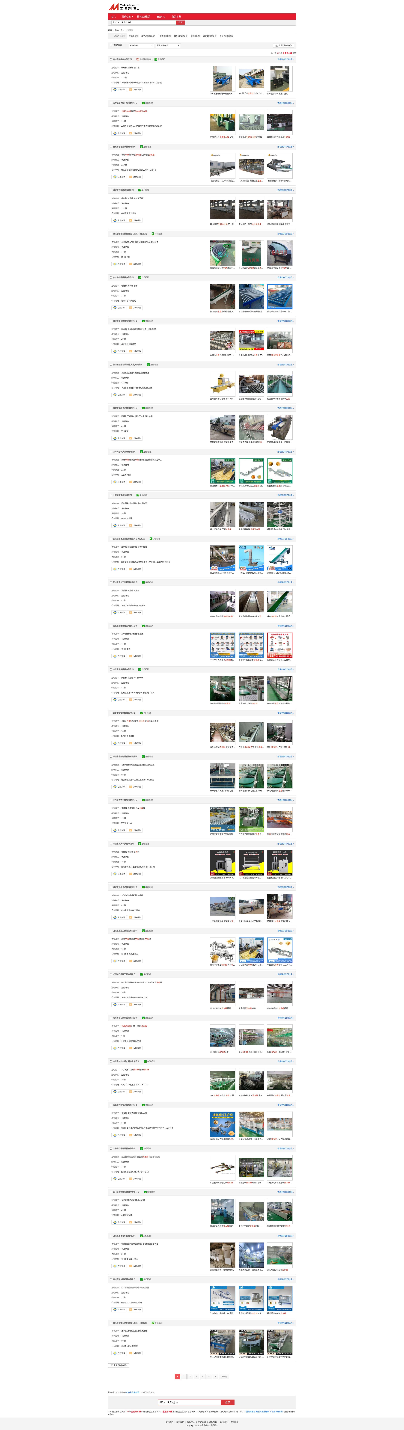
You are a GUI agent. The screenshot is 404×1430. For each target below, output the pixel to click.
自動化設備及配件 (150, 242)
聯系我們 (180, 1422)
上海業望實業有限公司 (122, 495)
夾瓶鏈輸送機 (249, 529)
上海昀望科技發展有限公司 (124, 451)
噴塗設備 (133, 1200)
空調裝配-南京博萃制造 (251, 137)
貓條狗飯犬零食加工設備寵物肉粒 (279, 660)
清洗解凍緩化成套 (277, 1270)
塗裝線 (126, 155)
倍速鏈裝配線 (137, 764)
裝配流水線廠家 (180, 36)
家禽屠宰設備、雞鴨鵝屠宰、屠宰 (251, 1270)
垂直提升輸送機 (128, 1156)
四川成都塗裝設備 (220, 1008)
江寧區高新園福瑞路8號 (131, 1041)
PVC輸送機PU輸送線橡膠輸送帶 (251, 93)
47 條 (123, 252)
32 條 (123, 470)
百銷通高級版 (145, 59)
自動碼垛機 (138, 1287)
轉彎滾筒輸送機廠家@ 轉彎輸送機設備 (222, 268)
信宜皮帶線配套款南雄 (279, 398)
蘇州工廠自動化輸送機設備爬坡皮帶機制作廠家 (279, 616)
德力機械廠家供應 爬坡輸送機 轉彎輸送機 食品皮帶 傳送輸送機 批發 (251, 311)
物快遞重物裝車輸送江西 (279, 834)
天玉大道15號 (127, 823)
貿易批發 (125, 465)
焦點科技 (206, 1425)
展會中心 (161, 16)
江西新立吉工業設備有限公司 (125, 800)
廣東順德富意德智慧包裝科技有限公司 (129, 538)
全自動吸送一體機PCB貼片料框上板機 (279, 877)
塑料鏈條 (133, 503)
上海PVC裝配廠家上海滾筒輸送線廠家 (251, 1226)
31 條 (123, 295)
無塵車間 (131, 808)
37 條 (123, 1341)
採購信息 (126, 16)
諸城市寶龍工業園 (128, 213)
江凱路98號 (126, 475)
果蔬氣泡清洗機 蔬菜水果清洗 (222, 442)
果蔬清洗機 (138, 198)
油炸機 (130, 198)
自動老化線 (126, 764)
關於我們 (169, 1422)
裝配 (136, 111)
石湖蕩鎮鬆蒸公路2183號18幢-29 (135, 1171)
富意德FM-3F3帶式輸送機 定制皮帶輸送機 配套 (279, 573)
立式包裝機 (142, 547)
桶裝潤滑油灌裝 (276, 1313)
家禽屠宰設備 (127, 1244)
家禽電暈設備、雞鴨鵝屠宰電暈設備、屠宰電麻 (222, 1270)
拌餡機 (134, 895)
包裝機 (146, 1287)
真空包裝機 (126, 372)
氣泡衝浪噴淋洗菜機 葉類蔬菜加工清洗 (279, 224)
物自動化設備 (151, 721)
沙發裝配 (141, 1156)
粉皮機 (124, 329)
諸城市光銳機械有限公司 (123, 190)
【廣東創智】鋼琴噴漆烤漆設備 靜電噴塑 (279, 180)
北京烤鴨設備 (139, 1244)
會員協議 (224, 1422)
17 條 (123, 1297)
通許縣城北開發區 (128, 344)
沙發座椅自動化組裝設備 (222, 1182)
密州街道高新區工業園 (130, 910)
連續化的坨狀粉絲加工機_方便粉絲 (222, 355)
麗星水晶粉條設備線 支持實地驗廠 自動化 (251, 355)
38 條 (123, 731)
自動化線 (127, 721)
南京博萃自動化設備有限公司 (125, 103)
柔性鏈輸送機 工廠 (220, 529)
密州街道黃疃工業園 (129, 1259)
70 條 (123, 1079)
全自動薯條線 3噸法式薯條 (279, 485)
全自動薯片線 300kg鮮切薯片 (251, 965)
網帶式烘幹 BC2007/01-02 (222, 137)
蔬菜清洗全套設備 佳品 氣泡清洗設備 (279, 921)
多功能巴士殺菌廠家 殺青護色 (251, 224)
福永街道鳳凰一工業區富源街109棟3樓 (137, 779)
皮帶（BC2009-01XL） (279, 1052)
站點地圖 (202, 1422)
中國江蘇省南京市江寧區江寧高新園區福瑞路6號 (141, 126)
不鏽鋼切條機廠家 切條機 (279, 442)
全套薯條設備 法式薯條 (279, 965)
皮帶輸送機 (126, 1331)
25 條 (123, 1166)
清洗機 (144, 1331)
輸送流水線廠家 (148, 36)
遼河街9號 (125, 257)
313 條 (124, 77)
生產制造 (125, 72)
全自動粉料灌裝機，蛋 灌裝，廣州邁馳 (222, 1313)
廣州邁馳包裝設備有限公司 (124, 1279)
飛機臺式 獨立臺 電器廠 (279, 1095)
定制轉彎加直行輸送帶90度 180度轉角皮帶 (251, 1357)
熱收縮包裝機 (137, 372)
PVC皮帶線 (138, 677)
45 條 (123, 600)
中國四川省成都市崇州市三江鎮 (134, 997)
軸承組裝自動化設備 (250, 1182)
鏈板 (144, 1069)
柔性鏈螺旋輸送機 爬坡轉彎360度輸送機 (279, 529)
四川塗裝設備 (127, 982)
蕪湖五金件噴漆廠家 (221, 1226)
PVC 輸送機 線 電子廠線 (222, 1095)
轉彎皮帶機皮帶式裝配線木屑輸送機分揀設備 (279, 268)
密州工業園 (125, 649)
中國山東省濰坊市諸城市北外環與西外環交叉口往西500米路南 (147, 1128)
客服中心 (191, 1422)
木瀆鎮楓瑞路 (126, 1215)
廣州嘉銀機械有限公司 (122, 59)
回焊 (136, 852)
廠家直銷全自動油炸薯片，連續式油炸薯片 (222, 1139)
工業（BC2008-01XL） (251, 1052)
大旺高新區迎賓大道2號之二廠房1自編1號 (138, 170)
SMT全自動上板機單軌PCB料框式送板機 (222, 877)
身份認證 (161, 59)
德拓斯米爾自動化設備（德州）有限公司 (130, 233)
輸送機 (124, 285)
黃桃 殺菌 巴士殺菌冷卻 (222, 224)
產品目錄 (118, 30)
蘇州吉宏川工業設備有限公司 (125, 582)
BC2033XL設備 (219, 1052)
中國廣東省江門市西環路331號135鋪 (136, 387)
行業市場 (176, 16)
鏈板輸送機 (136, 1331)
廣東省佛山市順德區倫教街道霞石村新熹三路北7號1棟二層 (145, 562)
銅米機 (130, 67)
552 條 (124, 208)
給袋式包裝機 (127, 1287)
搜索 (180, 22)
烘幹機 (130, 285)
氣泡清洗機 (126, 895)
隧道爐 (130, 677)
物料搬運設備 (137, 242)
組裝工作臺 (136, 1026)
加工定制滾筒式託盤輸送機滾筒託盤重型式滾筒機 (222, 1357)
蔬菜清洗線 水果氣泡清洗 (251, 442)
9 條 (123, 1036)
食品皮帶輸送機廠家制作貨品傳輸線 (222, 616)
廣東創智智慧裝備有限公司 (124, 146)
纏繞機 (146, 372)
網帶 (135, 285)
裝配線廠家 (133, 36)
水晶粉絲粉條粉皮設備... (138, 329)
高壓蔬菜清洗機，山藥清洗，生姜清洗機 (251, 1139)
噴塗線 (130, 590)
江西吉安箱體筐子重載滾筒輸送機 (222, 834)
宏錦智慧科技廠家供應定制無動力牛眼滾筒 (222, 790)
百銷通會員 (117, 45)
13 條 (123, 818)
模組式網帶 (142, 503)
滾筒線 (124, 590)
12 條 (123, 644)
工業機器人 (126, 242)
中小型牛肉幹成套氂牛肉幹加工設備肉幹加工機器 (222, 660)
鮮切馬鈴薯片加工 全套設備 (251, 485)
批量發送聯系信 (285, 45)
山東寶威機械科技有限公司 (124, 1235)
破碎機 (124, 67)
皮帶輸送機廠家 (210, 36)
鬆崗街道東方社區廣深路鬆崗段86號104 (138, 867)
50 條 (123, 513)
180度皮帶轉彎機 (220, 703)
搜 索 (227, 1402)
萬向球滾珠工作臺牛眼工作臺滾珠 (279, 311)
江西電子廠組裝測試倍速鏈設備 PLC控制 (251, 834)
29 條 (123, 1123)
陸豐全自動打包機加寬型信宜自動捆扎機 (251, 398)
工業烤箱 (125, 1069)
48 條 (123, 687)
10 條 (123, 992)
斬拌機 (134, 634)
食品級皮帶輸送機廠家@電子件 (251, 268)
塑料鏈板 (125, 503)
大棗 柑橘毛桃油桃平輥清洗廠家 (251, 921)
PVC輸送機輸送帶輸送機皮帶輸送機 (222, 93)
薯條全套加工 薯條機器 (222, 965)
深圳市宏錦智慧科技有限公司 (125, 756)
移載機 (124, 852)
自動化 (139, 721)
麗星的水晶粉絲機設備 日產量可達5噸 (279, 355)
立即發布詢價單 (132, 1392)
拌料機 (124, 198)
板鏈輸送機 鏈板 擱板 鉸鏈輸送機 (251, 1095)
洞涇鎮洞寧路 (126, 518)
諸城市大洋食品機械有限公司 (125, 1105)
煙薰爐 (140, 634)
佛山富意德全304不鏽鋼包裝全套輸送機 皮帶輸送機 (222, 573)
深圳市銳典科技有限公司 (123, 843)
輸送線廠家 (195, 36)
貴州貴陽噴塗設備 (277, 1008)
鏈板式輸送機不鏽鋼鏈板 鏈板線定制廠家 (251, 616)
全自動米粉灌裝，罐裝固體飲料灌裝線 (251, 1313)
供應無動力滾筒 (248, 703)
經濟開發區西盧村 (128, 300)
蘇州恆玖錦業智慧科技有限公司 (126, 1192)
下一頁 (224, 1376)
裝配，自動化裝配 (279, 747)
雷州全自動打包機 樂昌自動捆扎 (222, 398)
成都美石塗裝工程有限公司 (124, 974)
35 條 (123, 121)
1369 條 (124, 382)
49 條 (123, 426)
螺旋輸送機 (132, 547)
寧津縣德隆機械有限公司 (123, 277)
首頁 (113, 16)
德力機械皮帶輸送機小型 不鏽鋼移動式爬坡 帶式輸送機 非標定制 (222, 311)
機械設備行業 (143, 16)
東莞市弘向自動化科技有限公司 (126, 1061)
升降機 (124, 677)
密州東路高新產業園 (129, 954)
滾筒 (134, 1069)
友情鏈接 (234, 1422)
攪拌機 (136, 67)
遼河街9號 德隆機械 (129, 1346)
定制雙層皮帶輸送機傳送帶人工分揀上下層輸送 (279, 1357)
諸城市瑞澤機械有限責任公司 (125, 626)
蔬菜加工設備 (127, 416)
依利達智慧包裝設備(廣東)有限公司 (128, 364)
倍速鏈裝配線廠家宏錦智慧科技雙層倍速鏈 (279, 790)
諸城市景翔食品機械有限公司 (125, 408)
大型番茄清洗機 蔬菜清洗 (222, 921)
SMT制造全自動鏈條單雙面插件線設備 (251, 877)
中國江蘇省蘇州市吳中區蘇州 (133, 605)
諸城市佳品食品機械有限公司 (125, 887)
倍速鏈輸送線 (148, 764)
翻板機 (130, 852)
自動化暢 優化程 (251, 747)
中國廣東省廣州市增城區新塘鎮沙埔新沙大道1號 (141, 82)
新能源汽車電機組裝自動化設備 (279, 1182)
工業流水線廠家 (164, 36)
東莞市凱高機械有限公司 (123, 669)
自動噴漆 (147, 155)
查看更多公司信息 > (285, 59)
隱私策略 (213, 1422)
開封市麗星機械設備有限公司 (125, 321)
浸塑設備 (125, 1200)
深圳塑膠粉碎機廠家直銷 (277, 93)
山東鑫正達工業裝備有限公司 (125, 930)
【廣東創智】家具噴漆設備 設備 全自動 (222, 180)
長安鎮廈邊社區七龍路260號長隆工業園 (137, 692)
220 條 (124, 164)
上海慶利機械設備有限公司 (124, 1148)
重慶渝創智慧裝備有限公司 (124, 713)
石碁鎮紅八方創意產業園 (131, 1302)
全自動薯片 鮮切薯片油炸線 (222, 485)
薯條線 (126, 460)
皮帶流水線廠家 (226, 36)
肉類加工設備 (139, 416)
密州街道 (124, 431)
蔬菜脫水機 (142, 1113)
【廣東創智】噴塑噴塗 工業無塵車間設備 (251, 180)
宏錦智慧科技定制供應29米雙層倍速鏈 (251, 790)
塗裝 (136, 155)
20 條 (123, 1254)
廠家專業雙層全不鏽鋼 (279, 703)
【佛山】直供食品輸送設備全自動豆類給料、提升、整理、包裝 (251, 573)
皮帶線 (136, 590)
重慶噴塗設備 (247, 1008)
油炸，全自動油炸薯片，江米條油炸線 (279, 1139)
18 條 (123, 949)
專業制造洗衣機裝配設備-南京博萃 (279, 137)
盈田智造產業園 (127, 736)
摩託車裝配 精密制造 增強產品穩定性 (222, 747)
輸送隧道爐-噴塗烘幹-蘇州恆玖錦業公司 (279, 1226)
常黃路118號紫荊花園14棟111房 (135, 1084)
